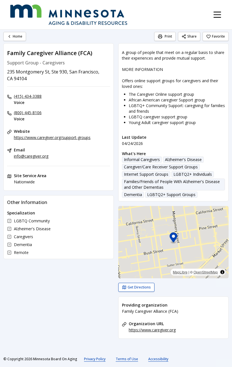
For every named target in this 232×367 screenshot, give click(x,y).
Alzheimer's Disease (183, 159)
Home (17, 36)
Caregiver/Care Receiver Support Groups (161, 167)
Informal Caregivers (142, 159)
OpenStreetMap (206, 272)
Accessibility (158, 359)
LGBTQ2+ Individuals (192, 174)
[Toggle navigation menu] (217, 14)
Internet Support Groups (146, 174)
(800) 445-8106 (28, 112)
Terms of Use (127, 359)
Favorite (218, 36)
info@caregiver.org (31, 156)
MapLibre (180, 272)
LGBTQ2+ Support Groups (171, 194)
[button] (173, 238)
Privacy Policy (95, 359)
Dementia (133, 194)
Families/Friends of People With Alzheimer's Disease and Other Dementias (172, 184)
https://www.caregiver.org (152, 330)
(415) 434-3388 (28, 96)
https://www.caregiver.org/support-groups (52, 137)
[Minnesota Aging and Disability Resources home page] (68, 14)
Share (192, 36)
